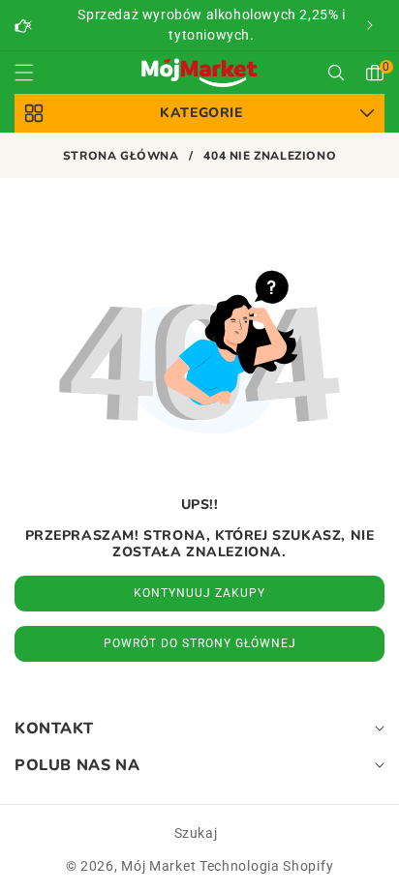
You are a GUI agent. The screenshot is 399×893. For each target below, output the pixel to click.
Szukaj (196, 833)
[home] (199, 861)
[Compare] (347, 861)
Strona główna (121, 156)
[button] (369, 25)
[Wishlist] (125, 861)
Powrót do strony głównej (200, 643)
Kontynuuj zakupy (199, 593)
